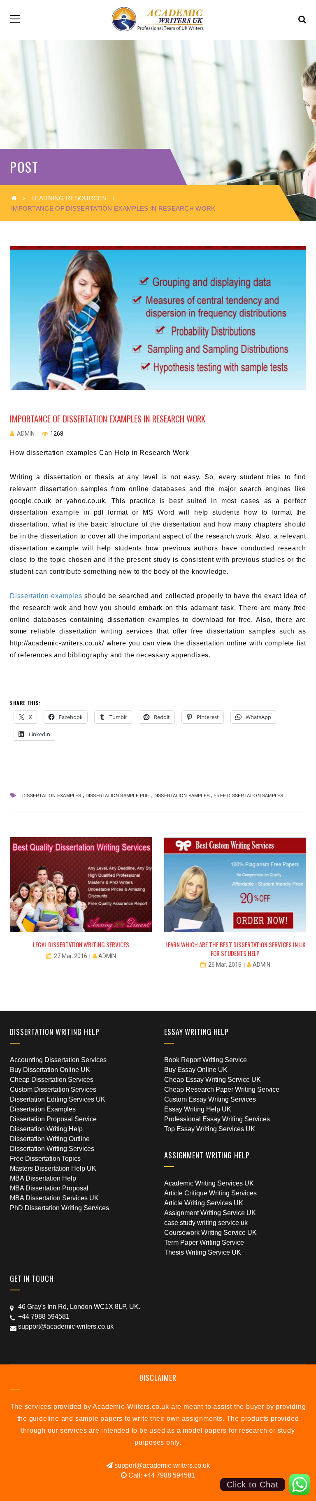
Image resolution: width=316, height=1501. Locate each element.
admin (26, 433)
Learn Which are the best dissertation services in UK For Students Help (235, 949)
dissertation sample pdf (117, 795)
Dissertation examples (46, 595)
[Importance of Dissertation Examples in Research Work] (158, 318)
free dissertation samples (248, 795)
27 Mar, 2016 (70, 956)
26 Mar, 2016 (225, 964)
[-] (158, 18)
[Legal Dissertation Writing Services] (81, 884)
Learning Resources (68, 198)
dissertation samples (181, 795)
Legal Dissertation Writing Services (81, 944)
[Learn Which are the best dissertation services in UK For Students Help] (235, 884)
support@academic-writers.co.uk (161, 1465)
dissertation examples (51, 795)
